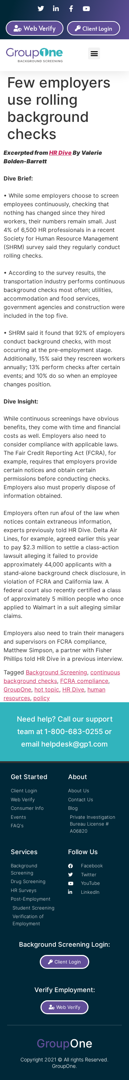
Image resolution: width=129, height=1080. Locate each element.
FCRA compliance (84, 680)
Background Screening (56, 672)
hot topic (46, 689)
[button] (94, 53)
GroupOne (17, 689)
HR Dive (60, 152)
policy (41, 698)
